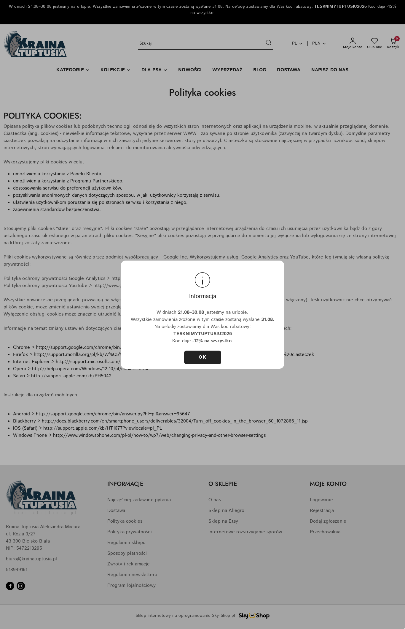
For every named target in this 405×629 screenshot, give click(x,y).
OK (202, 357)
